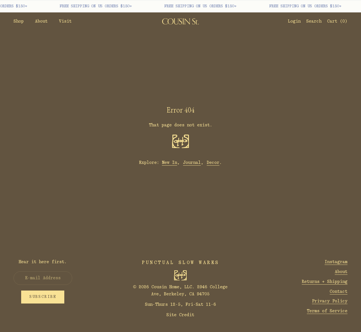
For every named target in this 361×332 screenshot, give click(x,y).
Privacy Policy (329, 301)
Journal (192, 162)
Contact (338, 291)
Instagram (336, 262)
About (41, 21)
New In (169, 162)
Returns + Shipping (324, 282)
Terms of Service (327, 311)
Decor (213, 162)
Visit (65, 21)
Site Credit (180, 315)
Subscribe (42, 297)
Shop (19, 21)
